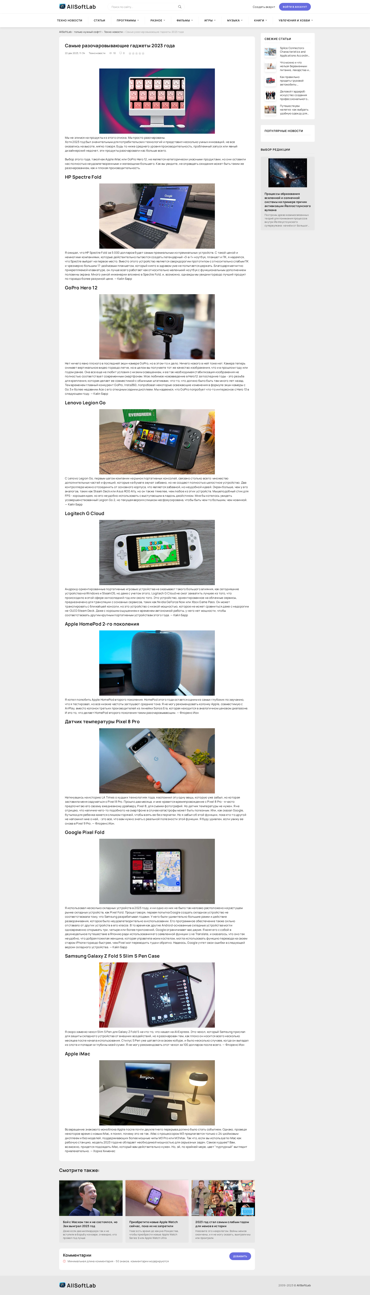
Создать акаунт (264, 7)
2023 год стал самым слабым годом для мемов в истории (222, 1224)
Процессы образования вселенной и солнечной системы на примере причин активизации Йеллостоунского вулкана (288, 202)
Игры (208, 20)
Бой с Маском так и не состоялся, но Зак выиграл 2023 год (90, 1224)
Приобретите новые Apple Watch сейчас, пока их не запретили (153, 1224)
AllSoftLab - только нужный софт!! (80, 32)
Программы (126, 20)
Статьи (99, 20)
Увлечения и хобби (294, 20)
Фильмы (183, 20)
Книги (259, 20)
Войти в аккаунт (295, 6)
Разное (156, 20)
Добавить (240, 1256)
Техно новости (113, 32)
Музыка (233, 20)
